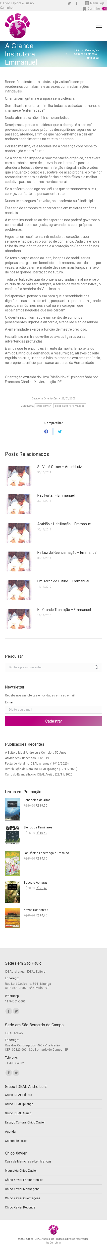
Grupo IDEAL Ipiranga (19, 1104)
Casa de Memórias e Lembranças (28, 1161)
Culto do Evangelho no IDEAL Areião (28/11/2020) (39, 774)
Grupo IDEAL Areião (18, 1113)
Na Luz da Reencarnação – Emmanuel (67, 553)
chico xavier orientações (69, 405)
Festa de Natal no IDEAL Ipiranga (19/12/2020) (37, 763)
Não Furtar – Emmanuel (56, 495)
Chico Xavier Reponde (20, 1207)
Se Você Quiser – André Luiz (59, 467)
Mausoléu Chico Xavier (21, 1170)
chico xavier (43, 405)
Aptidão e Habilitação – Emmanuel (64, 524)
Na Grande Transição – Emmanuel (64, 610)
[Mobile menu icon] (99, 26)
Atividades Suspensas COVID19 (27, 758)
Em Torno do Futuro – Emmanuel (63, 581)
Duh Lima (55, 1242)
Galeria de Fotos (16, 1141)
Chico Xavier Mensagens (22, 1189)
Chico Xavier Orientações (22, 1198)
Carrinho (96, 8)
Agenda (10, 1131)
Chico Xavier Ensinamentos (24, 1180)
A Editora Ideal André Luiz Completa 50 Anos (35, 752)
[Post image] (18, 476)
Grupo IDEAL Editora (18, 1095)
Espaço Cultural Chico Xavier (25, 1122)
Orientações (51, 398)
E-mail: (9, 702)
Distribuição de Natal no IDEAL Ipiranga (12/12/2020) (41, 769)
